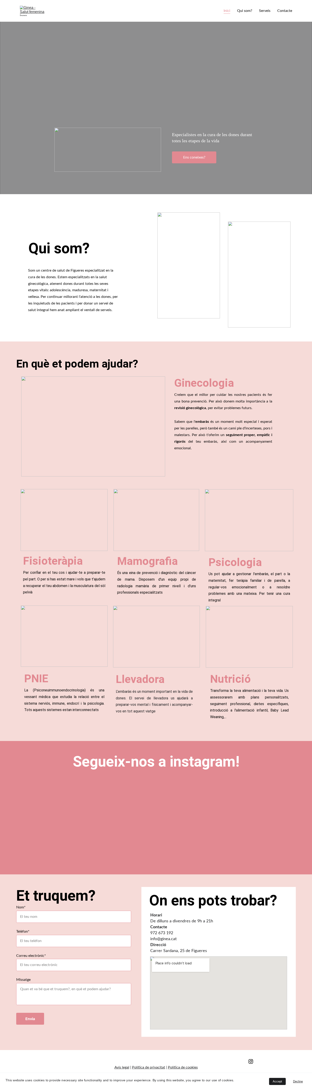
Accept (277, 1081)
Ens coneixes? (194, 157)
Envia (30, 1018)
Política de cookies (183, 1067)
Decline (298, 1081)
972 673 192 (161, 933)
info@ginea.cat (163, 939)
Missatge (23, 980)
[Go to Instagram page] (251, 1061)
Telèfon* (22, 931)
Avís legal (121, 1067)
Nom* (21, 907)
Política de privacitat (148, 1067)
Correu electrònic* (31, 956)
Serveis (264, 11)
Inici (227, 11)
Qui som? (244, 11)
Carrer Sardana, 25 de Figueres (178, 951)
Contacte (284, 11)
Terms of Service (156, 1060)
